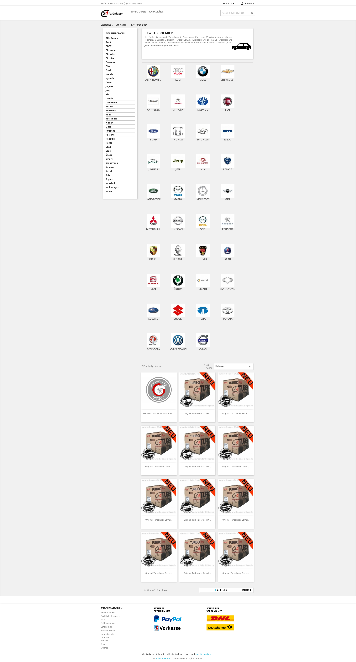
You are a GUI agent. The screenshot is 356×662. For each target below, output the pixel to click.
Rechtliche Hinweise (110, 616)
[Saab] (227, 250)
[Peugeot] (227, 220)
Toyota (109, 179)
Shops (104, 644)
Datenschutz (107, 626)
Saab (108, 146)
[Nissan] (178, 220)
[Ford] (153, 130)
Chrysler (110, 54)
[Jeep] (178, 160)
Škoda (109, 155)
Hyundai (110, 78)
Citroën (110, 58)
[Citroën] (178, 101)
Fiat (108, 66)
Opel (108, 126)
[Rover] (203, 250)
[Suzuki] (178, 310)
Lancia (109, 98)
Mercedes (111, 110)
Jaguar (109, 86)
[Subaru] (153, 310)
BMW (108, 46)
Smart (109, 159)
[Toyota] (227, 310)
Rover (109, 142)
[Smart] (203, 280)
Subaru (110, 167)
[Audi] (178, 71)
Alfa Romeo (112, 38)
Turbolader (138, 11)
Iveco (109, 82)
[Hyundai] (203, 130)
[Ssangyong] (227, 280)
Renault (110, 138)
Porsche (110, 134)
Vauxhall (111, 183)
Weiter (247, 590)
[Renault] (178, 250)
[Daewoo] (203, 101)
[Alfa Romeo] (153, 71)
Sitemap (104, 647)
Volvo (109, 191)
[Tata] (203, 310)
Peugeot (110, 130)
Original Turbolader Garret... (197, 413)
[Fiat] (227, 101)
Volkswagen (112, 187)
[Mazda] (178, 190)
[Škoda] (178, 280)
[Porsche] (153, 250)
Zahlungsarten (108, 623)
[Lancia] (227, 160)
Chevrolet (111, 50)
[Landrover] (153, 190)
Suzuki (109, 171)
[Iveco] (227, 130)
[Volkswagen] (178, 339)
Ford (108, 70)
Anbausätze (156, 11)
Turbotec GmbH (162, 658)
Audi (108, 42)
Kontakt (104, 640)
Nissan (109, 122)
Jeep (108, 90)
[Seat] (153, 280)
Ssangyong (112, 163)
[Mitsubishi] (153, 220)
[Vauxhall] (153, 339)
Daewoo (110, 62)
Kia (107, 94)
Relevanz (233, 366)
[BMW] (203, 71)
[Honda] (178, 130)
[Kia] (203, 160)
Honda (109, 74)
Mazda (109, 106)
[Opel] (203, 220)
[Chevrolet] (227, 71)
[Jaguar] (153, 160)
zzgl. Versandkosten (204, 654)
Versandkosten (108, 612)
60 (225, 589)
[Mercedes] (203, 190)
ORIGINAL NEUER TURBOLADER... (158, 413)
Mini (108, 114)
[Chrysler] (153, 101)
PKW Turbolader (115, 33)
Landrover (111, 102)
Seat (108, 150)
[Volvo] (203, 339)
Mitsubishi (112, 118)
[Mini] (227, 190)
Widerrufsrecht (108, 630)
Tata (108, 175)
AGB (103, 619)
